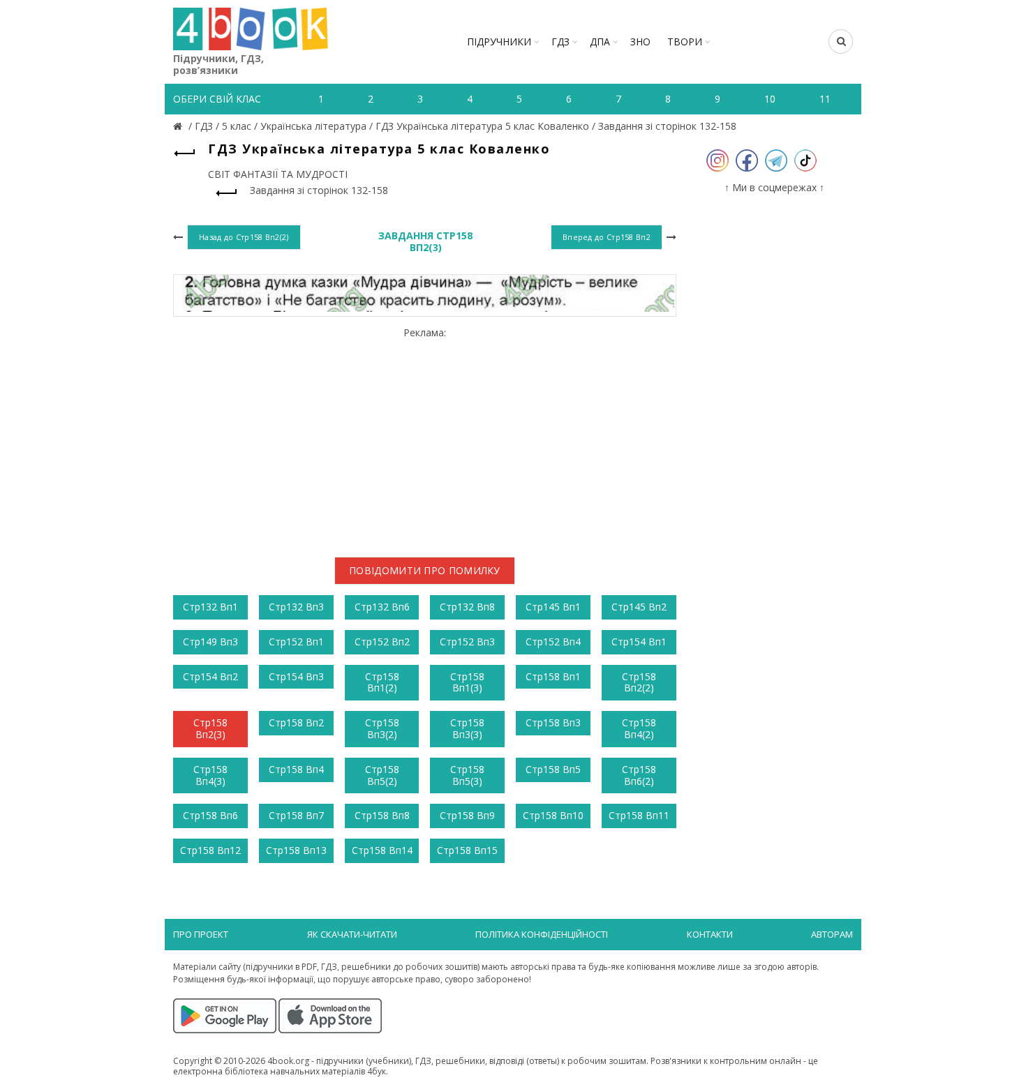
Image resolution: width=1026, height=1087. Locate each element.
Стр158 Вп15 (467, 850)
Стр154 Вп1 (639, 641)
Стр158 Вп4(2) (639, 728)
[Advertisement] (424, 436)
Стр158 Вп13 (296, 850)
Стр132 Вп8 (467, 606)
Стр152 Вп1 (296, 641)
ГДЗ (560, 41)
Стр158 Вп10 (553, 815)
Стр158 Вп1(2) (382, 682)
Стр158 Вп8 (382, 815)
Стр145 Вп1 (553, 606)
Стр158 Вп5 (553, 769)
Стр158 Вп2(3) (210, 728)
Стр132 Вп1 (210, 606)
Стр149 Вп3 (210, 641)
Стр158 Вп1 (553, 676)
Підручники (499, 41)
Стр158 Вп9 (467, 815)
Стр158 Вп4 (296, 769)
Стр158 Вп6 (210, 815)
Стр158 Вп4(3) (210, 775)
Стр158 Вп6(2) (639, 775)
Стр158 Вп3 (553, 722)
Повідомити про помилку (424, 570)
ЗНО (640, 41)
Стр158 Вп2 (296, 722)
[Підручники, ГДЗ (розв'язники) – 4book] (179, 126)
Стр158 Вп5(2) (382, 775)
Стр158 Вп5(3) (467, 775)
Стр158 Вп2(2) (639, 682)
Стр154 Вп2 (210, 676)
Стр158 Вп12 (210, 850)
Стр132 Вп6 (382, 606)
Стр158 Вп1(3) (467, 682)
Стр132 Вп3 (296, 606)
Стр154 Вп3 (296, 676)
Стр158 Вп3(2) (382, 728)
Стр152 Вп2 (382, 641)
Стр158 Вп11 (639, 815)
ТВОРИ (684, 41)
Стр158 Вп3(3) (467, 728)
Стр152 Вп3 (467, 641)
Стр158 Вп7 (296, 815)
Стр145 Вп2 (639, 606)
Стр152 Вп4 (553, 641)
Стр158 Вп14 (382, 850)
